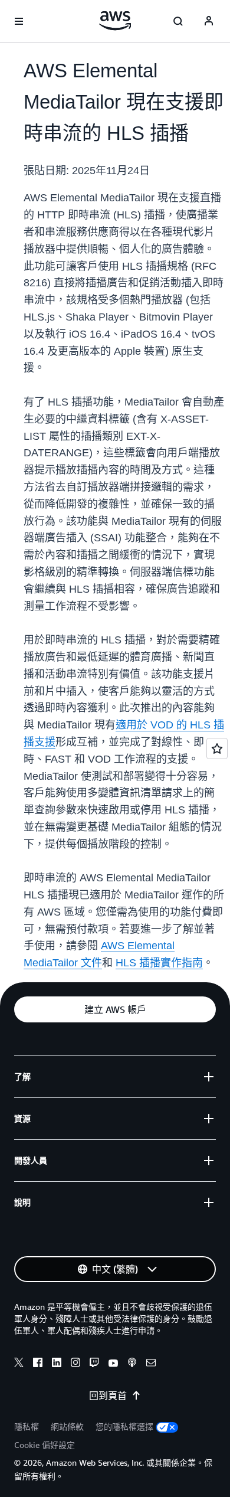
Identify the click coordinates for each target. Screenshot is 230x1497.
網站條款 (67, 1426)
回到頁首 (108, 1395)
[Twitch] (94, 1364)
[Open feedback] (217, 748)
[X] (19, 1364)
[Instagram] (75, 1364)
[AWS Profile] (209, 21)
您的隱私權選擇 (124, 1426)
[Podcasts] (132, 1364)
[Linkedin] (56, 1364)
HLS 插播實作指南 (159, 963)
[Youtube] (113, 1364)
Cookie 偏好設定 (44, 1445)
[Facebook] (37, 1364)
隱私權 (26, 1426)
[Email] (151, 1364)
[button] (115, 1009)
